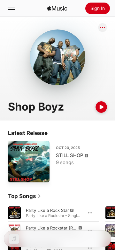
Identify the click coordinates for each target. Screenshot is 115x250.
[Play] (101, 107)
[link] (24, 196)
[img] (57, 8)
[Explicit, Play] (14, 212)
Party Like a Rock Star (47, 210)
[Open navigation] (11, 8)
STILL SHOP (69, 155)
